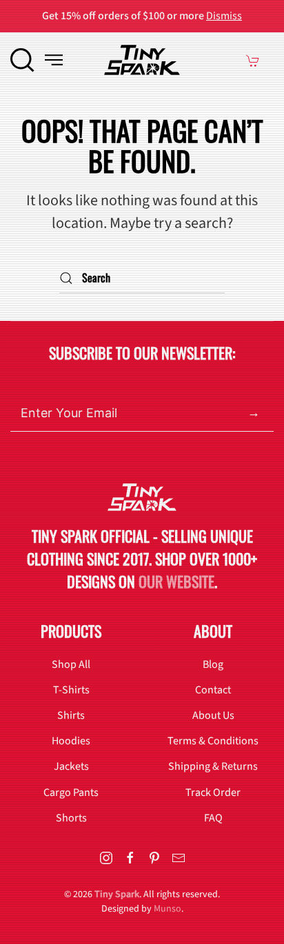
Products (71, 631)
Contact (213, 689)
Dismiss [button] (224, 15)
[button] (22, 60)
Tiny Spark (116, 894)
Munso (167, 909)
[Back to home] (142, 60)
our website (176, 581)
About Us (213, 715)
